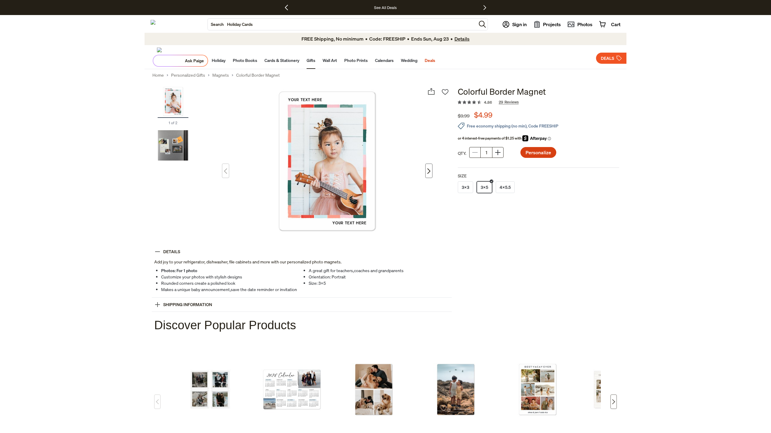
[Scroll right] (613, 402)
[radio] (465, 187)
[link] (538, 103)
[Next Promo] (484, 7)
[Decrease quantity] (475, 152)
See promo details (443, 7)
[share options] (431, 91)
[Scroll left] (157, 402)
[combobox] (342, 24)
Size (462, 176)
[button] (482, 24)
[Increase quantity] (497, 152)
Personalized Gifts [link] (188, 75)
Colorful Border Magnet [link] (258, 75)
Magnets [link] (220, 75)
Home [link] (158, 75)
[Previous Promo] (288, 7)
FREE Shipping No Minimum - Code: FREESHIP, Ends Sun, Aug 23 (369, 7)
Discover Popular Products (225, 325)
